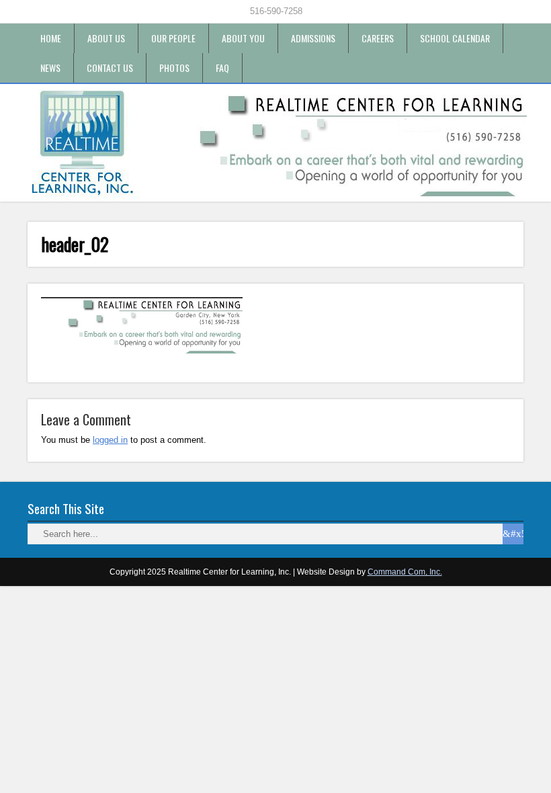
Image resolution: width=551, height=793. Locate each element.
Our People (173, 38)
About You (243, 38)
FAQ (222, 67)
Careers (378, 38)
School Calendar (455, 38)
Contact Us (110, 67)
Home (50, 38)
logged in (110, 440)
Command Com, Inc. (405, 572)
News (50, 67)
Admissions (313, 38)
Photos (174, 67)
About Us (106, 38)
